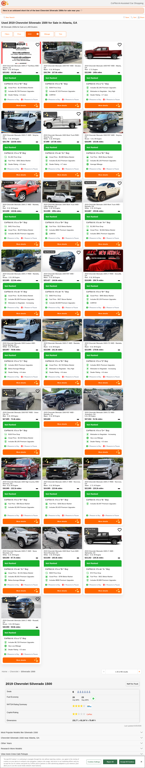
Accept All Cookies (127, 762)
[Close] (141, 761)
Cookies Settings (94, 762)
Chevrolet (14, 671)
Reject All (110, 762)
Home (4, 671)
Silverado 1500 (28, 671)
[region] (72, 762)
